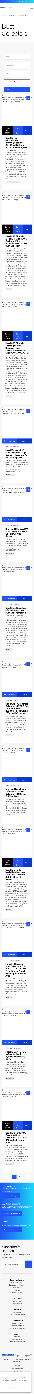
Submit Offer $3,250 (7, 131)
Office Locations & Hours (17, 1342)
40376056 (16, 960)
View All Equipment (17, 1282)
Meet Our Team (17, 1339)
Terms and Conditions (17, 1326)
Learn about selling (10, 1196)
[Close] (29, 1374)
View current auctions (11, 1230)
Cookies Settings (15, 1387)
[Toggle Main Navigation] (31, 8)
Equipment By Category (17, 1285)
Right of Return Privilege (17, 1328)
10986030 (16, 525)
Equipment (12, 15)
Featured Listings (17, 1292)
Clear (7, 90)
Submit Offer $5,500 (7, 1126)
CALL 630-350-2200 (25, 2)
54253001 (16, 786)
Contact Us (17, 1312)
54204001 (16, 604)
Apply (16, 82)
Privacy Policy (17, 1323)
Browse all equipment (11, 1213)
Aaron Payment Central (17, 1315)
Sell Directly (17, 1301)
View (26, 131)
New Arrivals (17, 1287)
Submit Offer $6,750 (7, 863)
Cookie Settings (17, 1371)
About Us (17, 1337)
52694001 (16, 700)
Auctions (17, 1290)
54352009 (16, 1048)
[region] (15, 1382)
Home (4, 15)
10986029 (16, 447)
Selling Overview (17, 1303)
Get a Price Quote (18, 131)
